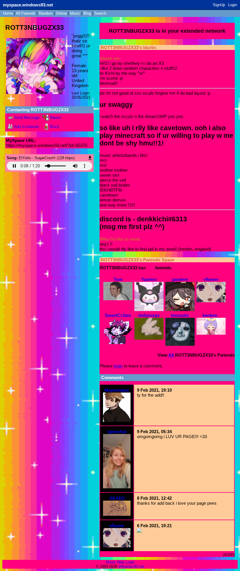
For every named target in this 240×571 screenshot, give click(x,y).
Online (61, 13)
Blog (87, 13)
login (118, 365)
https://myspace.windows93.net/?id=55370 (46, 145)
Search (100, 13)
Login (232, 5)
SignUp (219, 5)
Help (120, 562)
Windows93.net (131, 566)
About (111, 562)
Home (8, 13)
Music (75, 13)
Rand (46, 13)
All (25, 13)
